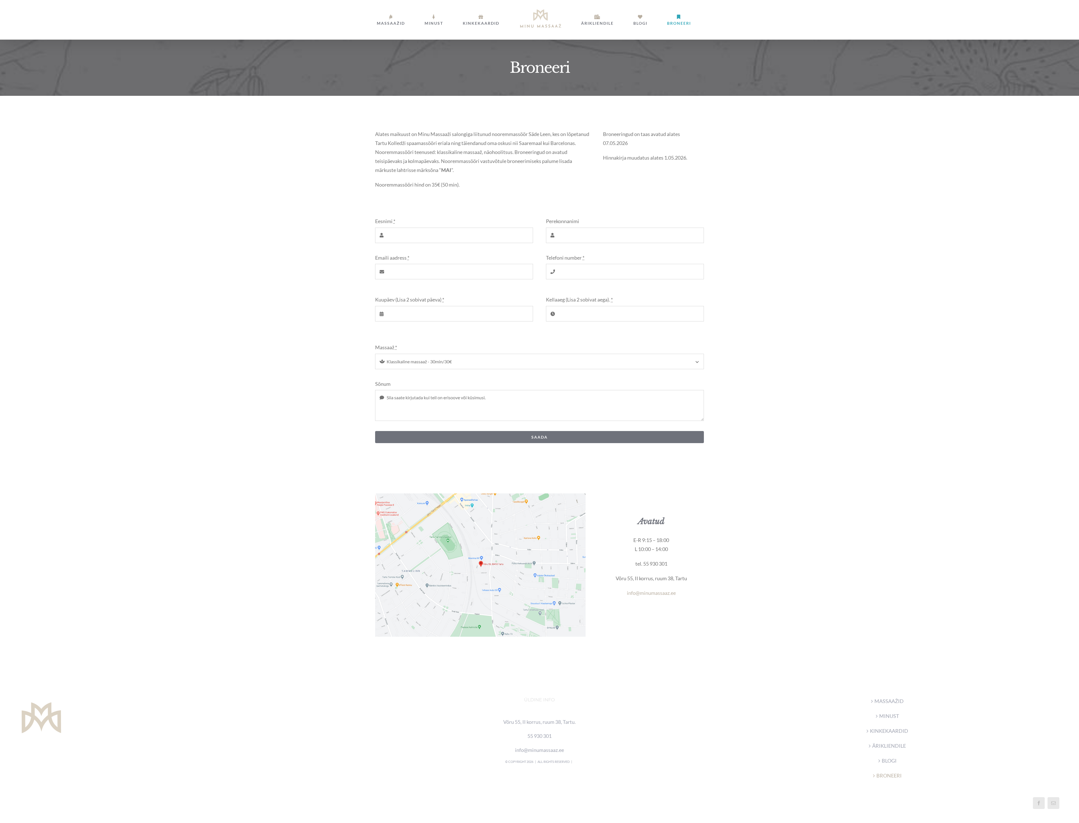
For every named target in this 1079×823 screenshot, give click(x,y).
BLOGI (889, 761)
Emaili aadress (392, 258)
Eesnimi (385, 221)
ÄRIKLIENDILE (889, 746)
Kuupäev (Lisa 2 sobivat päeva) (409, 299)
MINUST (889, 716)
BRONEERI (889, 775)
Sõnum (383, 384)
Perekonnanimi (562, 221)
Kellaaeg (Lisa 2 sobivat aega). (579, 299)
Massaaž (386, 347)
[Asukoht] (480, 496)
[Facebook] (1039, 803)
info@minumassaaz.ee (651, 593)
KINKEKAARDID (889, 731)
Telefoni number (565, 258)
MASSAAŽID (889, 701)
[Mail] (1053, 803)
